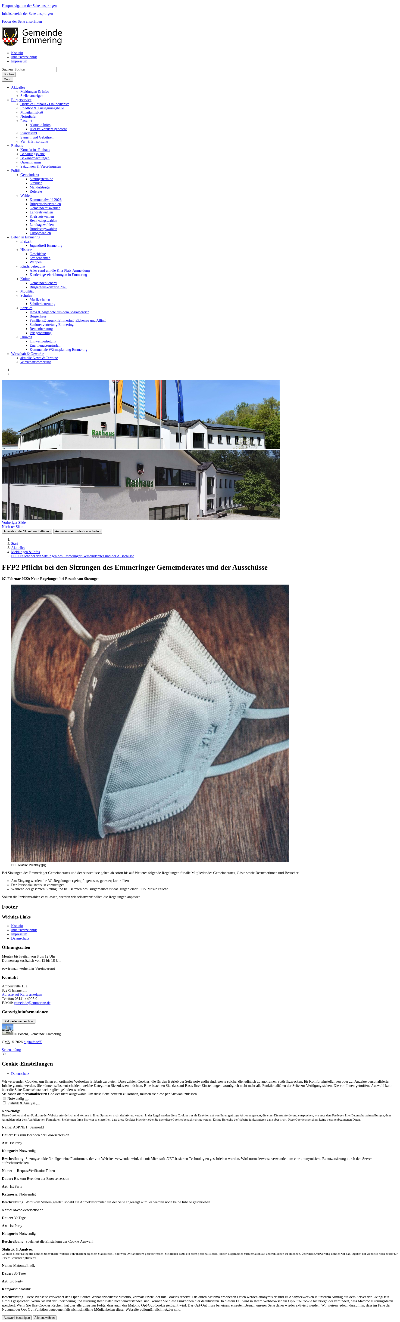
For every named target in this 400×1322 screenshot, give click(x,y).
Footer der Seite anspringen (22, 21)
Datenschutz (20, 938)
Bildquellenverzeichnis (19, 1021)
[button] (18, 87)
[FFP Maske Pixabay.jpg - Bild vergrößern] (150, 861)
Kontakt (17, 926)
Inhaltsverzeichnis (24, 930)
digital (33, 1042)
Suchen (7, 69)
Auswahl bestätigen (17, 1317)
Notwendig (15, 1098)
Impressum (19, 934)
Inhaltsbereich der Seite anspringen (27, 13)
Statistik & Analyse (21, 1103)
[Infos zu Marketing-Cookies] (38, 1104)
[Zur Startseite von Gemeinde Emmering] (35, 45)
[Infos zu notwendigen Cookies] (26, 1099)
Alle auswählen (44, 1317)
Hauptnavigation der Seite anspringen (29, 6)
